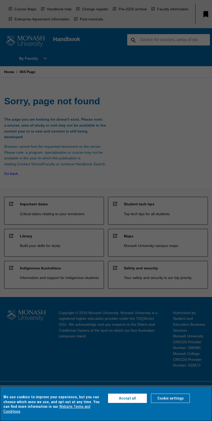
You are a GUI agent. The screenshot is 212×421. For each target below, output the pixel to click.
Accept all (127, 398)
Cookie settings (170, 398)
